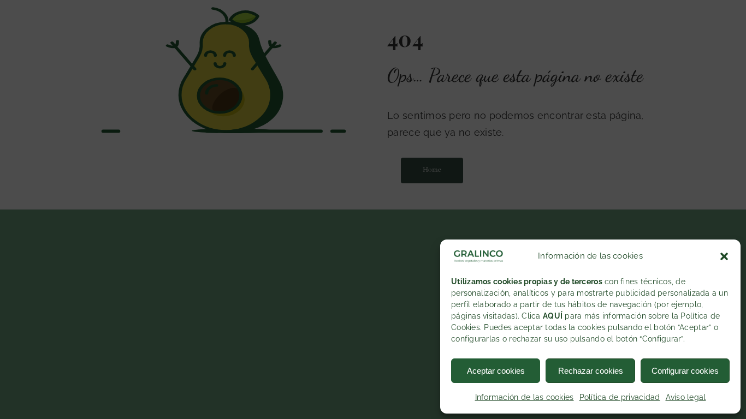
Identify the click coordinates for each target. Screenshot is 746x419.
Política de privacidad (619, 397)
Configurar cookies (685, 370)
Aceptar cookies (496, 370)
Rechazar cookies (590, 370)
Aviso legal (686, 397)
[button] (724, 256)
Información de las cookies (524, 397)
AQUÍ (553, 316)
